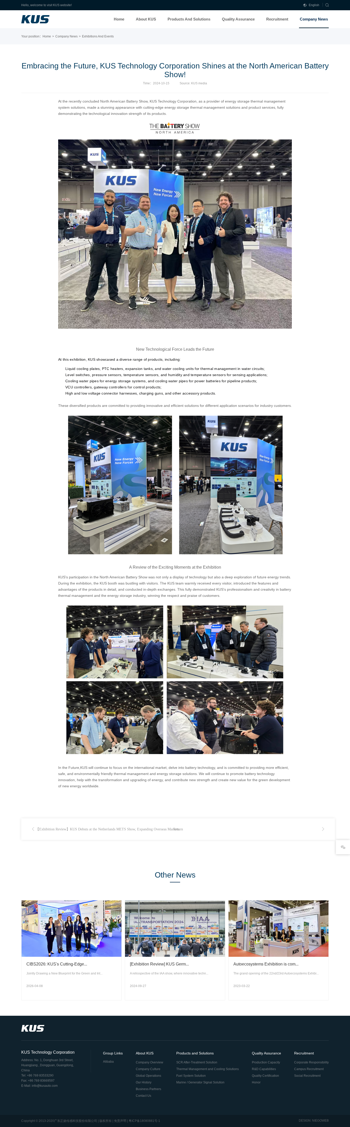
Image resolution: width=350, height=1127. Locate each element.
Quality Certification (265, 1076)
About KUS (146, 19)
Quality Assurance (238, 19)
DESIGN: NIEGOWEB (314, 1120)
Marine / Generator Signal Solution (200, 1082)
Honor (256, 1082)
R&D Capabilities (264, 1069)
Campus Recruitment (309, 1069)
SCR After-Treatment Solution (196, 1062)
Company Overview (149, 1062)
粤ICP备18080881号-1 (144, 1121)
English (313, 5)
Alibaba (108, 1061)
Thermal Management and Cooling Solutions (207, 1069)
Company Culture (148, 1069)
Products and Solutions (189, 19)
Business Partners (148, 1089)
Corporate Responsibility (311, 1062)
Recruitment (277, 19)
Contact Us (143, 1096)
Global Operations (148, 1076)
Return (178, 829)
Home (119, 19)
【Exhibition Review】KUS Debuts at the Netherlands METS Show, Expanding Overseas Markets (107, 829)
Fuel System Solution (191, 1076)
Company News (314, 19)
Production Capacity (266, 1062)
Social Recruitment (307, 1076)
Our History (143, 1082)
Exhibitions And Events (98, 36)
